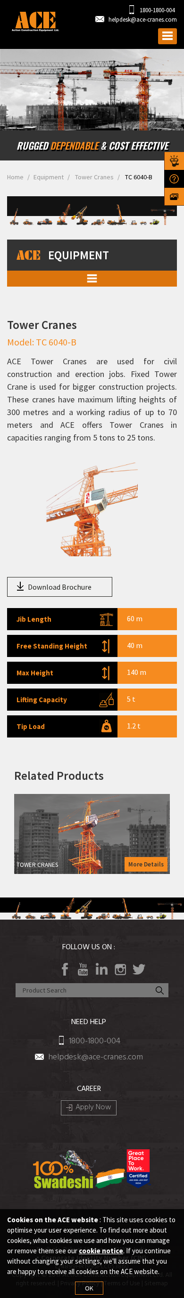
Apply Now (93, 1108)
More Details (146, 864)
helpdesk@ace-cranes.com (143, 20)
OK (89, 1288)
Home (15, 177)
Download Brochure (60, 587)
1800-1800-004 (156, 10)
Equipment (48, 177)
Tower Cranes (94, 177)
